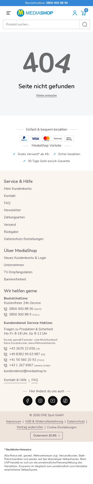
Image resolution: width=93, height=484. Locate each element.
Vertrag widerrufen (30, 427)
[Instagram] (40, 401)
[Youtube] (53, 401)
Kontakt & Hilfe (15, 380)
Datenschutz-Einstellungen (23, 239)
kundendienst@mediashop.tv (25, 371)
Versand (10, 224)
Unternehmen (14, 265)
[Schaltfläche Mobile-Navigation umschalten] (9, 13)
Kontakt (10, 196)
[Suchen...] (84, 24)
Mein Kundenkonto (18, 188)
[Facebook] (27, 401)
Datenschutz (76, 422)
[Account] (75, 13)
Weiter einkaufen (46, 95)
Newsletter (12, 210)
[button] (83, 13)
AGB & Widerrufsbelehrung (44, 422)
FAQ (7, 203)
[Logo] (36, 13)
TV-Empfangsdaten (18, 272)
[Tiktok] (65, 401)
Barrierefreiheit (15, 279)
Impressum (13, 422)
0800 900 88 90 (57, 3)
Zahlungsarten (14, 217)
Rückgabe (11, 232)
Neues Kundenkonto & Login (25, 258)
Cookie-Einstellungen (62, 427)
